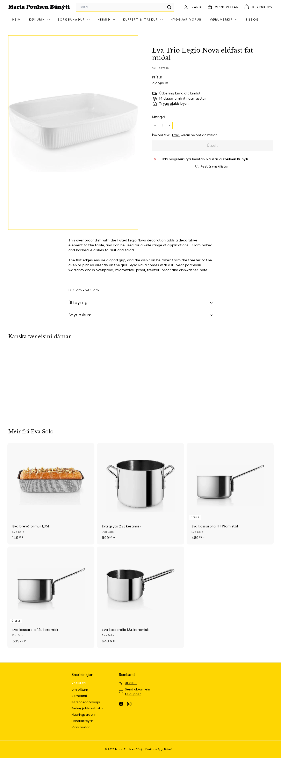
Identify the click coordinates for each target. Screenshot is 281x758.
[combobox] (125, 7)
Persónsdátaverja (86, 702)
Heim (16, 19)
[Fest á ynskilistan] (47, 359)
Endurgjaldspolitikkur (88, 708)
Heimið (105, 19)
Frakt (176, 135)
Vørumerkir (222, 19)
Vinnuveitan (81, 727)
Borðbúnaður (72, 19)
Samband (79, 696)
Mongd (158, 117)
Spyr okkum (80, 315)
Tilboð (252, 19)
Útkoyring (78, 302)
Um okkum (80, 689)
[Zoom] (73, 133)
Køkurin (37, 19)
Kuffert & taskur (141, 19)
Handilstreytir (82, 721)
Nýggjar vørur (186, 19)
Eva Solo (42, 431)
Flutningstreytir (83, 714)
